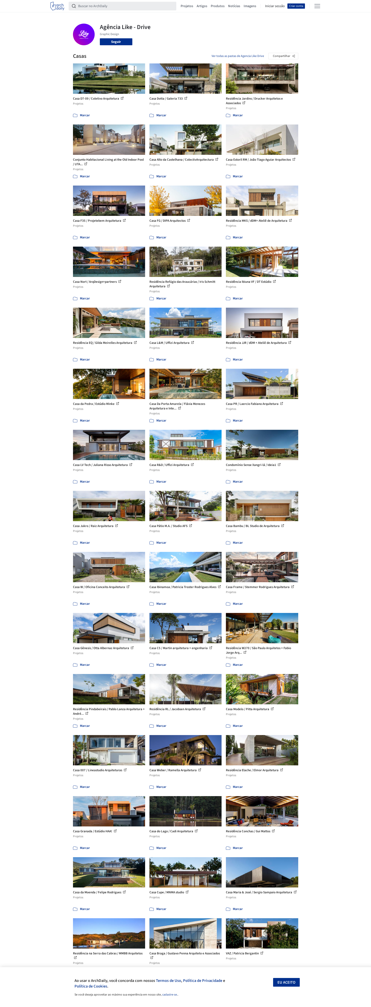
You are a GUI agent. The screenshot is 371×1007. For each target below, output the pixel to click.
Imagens (250, 6)
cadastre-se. (170, 994)
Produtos (218, 6)
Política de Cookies (91, 986)
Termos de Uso (168, 980)
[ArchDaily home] (57, 6)
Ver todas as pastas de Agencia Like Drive (238, 56)
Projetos (187, 6)
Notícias (234, 6)
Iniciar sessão (275, 6)
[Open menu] (317, 6)
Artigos (202, 6)
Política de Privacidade (202, 980)
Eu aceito (286, 982)
